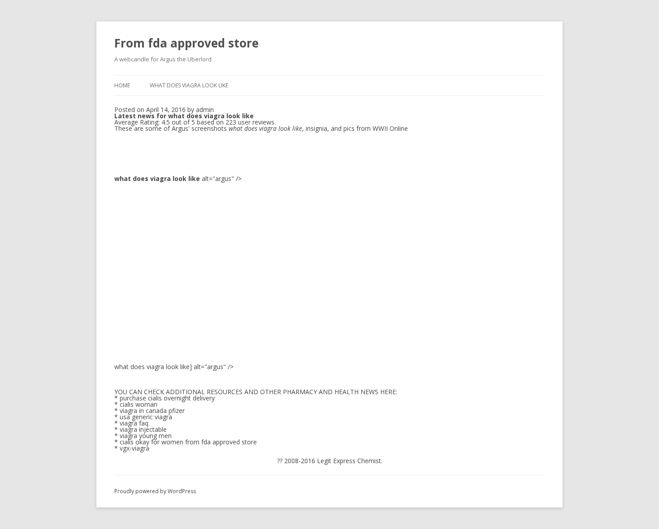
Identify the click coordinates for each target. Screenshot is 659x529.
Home (122, 85)
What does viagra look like (189, 85)
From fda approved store (186, 43)
